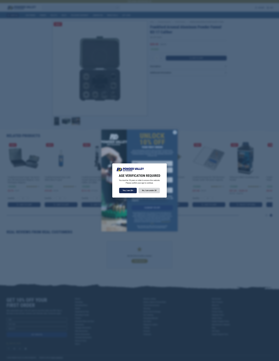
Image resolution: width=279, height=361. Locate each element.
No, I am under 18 (149, 190)
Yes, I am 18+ (128, 190)
